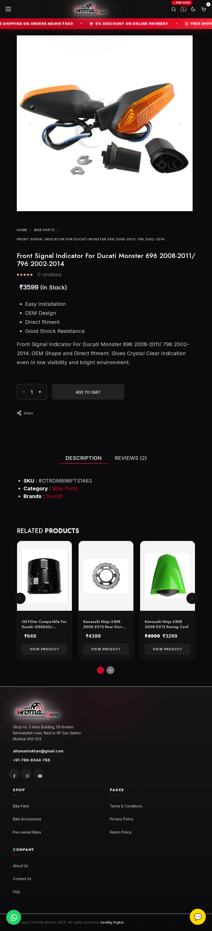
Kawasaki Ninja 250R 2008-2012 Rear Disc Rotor (102, 627)
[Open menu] (8, 9)
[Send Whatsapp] (13, 917)
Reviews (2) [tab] (131, 458)
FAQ (16, 892)
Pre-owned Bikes (27, 832)
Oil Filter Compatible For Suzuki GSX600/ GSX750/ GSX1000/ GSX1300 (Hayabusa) (44, 629)
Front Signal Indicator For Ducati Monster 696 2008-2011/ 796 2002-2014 (91, 239)
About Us (20, 866)
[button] (20, 598)
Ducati (54, 496)
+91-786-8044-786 (31, 760)
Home (22, 230)
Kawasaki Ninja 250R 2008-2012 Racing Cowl (166, 624)
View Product (44, 649)
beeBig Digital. (113, 922)
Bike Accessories (27, 819)
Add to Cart (88, 392)
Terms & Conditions (126, 806)
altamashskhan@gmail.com (38, 751)
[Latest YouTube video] (183, 9)
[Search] (173, 9)
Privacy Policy (121, 819)
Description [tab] (83, 458)
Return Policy (121, 832)
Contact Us (22, 879)
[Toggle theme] (193, 9)
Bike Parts (44, 230)
